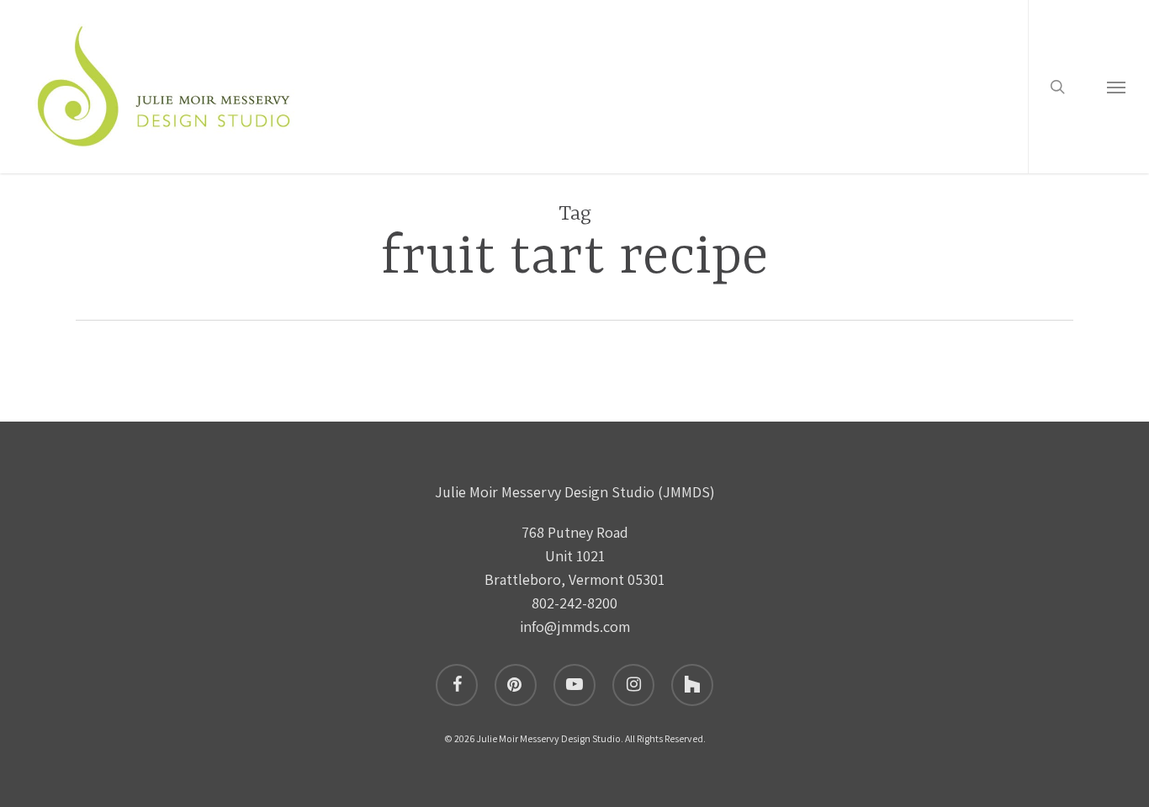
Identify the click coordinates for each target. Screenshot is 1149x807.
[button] (1116, 86)
